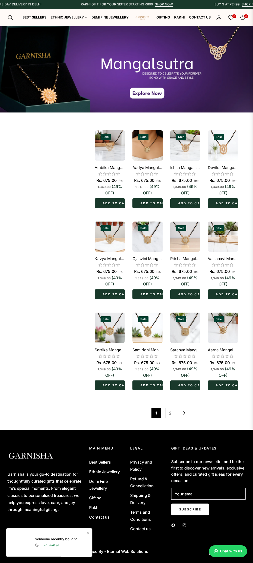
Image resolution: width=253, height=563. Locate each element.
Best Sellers (100, 462)
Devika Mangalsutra (223, 167)
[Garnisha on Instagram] (185, 524)
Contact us (99, 517)
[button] (11, 17)
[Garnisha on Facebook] (174, 524)
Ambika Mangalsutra (110, 167)
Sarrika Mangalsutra (110, 349)
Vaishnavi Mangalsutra (223, 258)
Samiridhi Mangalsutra (147, 349)
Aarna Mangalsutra (223, 349)
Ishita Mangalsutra (185, 167)
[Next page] (184, 413)
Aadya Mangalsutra (147, 167)
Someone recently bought (56, 539)
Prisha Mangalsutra (185, 258)
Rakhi (94, 507)
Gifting (95, 497)
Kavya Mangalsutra (110, 258)
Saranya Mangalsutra (185, 349)
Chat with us (231, 551)
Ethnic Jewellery (104, 471)
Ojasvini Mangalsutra (147, 258)
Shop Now (155, 4)
